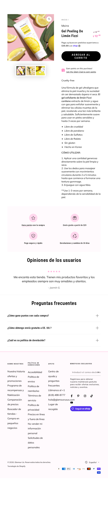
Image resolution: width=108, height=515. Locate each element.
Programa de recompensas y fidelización (15, 390)
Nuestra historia (16, 371)
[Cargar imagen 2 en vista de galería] (30, 70)
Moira (65, 25)
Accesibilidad (35, 372)
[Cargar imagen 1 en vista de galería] (20, 70)
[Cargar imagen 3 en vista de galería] (40, 70)
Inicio (64, 20)
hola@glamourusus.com (61, 399)
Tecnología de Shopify (16, 466)
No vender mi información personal (35, 428)
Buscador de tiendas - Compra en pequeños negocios (14, 418)
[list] (54, 230)
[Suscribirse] (99, 372)
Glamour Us (19, 462)
